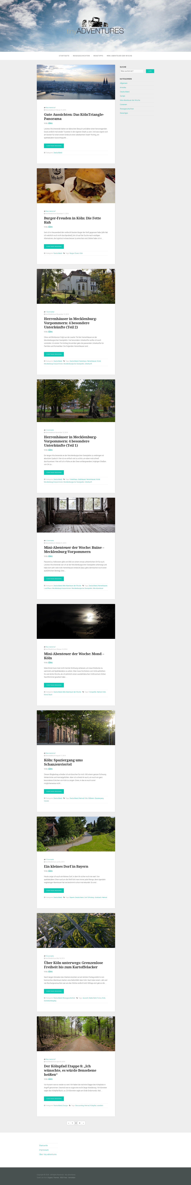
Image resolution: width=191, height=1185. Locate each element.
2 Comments (50, 430)
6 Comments (50, 540)
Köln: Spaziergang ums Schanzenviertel (63, 762)
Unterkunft (88, 364)
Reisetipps (98, 56)
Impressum (44, 1150)
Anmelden (71, 1178)
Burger (72, 253)
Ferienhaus (82, 361)
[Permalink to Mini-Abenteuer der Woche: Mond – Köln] (76, 621)
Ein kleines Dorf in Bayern (66, 866)
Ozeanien (123, 105)
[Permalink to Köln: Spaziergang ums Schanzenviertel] (76, 727)
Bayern (72, 897)
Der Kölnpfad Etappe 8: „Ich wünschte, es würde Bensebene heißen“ (70, 1070)
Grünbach (98, 897)
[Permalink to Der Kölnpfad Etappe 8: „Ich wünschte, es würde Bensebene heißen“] (76, 1033)
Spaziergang (99, 798)
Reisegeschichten (81, 56)
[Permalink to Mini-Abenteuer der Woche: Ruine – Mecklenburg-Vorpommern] (76, 515)
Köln (81, 253)
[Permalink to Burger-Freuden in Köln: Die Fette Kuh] (76, 185)
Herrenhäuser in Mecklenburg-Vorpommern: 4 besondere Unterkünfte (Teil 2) (70, 323)
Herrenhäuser (91, 361)
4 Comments (50, 956)
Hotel (99, 361)
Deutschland (58, 153)
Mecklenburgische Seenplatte (73, 364)
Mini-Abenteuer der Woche (119, 56)
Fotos (99, 998)
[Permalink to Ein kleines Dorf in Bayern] (76, 834)
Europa (65, 1105)
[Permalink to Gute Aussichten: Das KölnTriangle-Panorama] (76, 82)
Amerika (123, 87)
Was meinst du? (51, 107)
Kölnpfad (93, 1105)
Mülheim (91, 798)
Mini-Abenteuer (98, 588)
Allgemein (123, 83)
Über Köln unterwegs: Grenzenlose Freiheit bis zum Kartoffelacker (73, 965)
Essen (77, 253)
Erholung (91, 897)
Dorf (85, 897)
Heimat (99, 692)
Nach (50, 695)
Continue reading (52, 146)
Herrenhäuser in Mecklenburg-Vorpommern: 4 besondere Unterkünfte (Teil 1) (70, 441)
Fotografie (92, 692)
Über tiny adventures (48, 1154)
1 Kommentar (50, 312)
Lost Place (47, 588)
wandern (100, 1105)
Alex (50, 123)
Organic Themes (53, 1178)
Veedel (46, 801)
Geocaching (79, 1105)
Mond (46, 695)
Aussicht (86, 998)
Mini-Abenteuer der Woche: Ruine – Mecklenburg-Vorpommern (74, 549)
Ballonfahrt (93, 998)
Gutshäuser (82, 479)
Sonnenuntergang (50, 1001)
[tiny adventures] (95, 26)
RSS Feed (63, 1178)
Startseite (64, 56)
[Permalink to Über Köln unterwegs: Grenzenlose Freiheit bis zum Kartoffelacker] (76, 930)
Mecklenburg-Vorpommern (53, 364)
